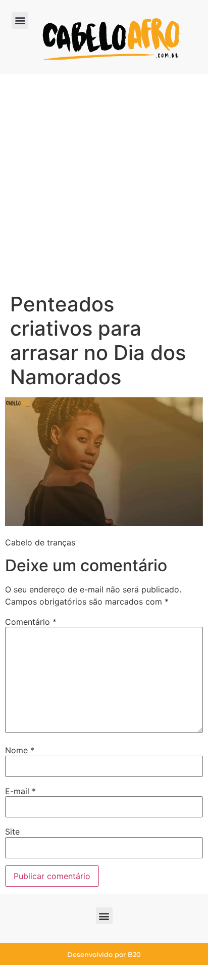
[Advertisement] (104, 183)
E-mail (20, 791)
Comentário (31, 622)
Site (12, 832)
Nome (19, 750)
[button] (20, 20)
